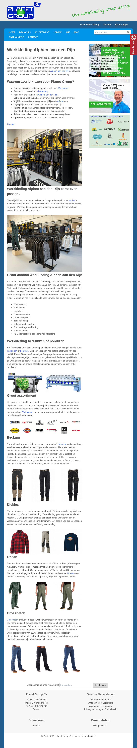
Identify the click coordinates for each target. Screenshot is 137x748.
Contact (33, 37)
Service (57, 32)
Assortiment (42, 32)
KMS (67, 32)
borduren (24, 351)
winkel (72, 200)
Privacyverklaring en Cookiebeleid (100, 709)
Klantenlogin (121, 24)
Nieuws (107, 24)
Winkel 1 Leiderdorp (36, 699)
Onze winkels (16, 37)
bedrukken (12, 351)
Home (12, 32)
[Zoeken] (128, 32)
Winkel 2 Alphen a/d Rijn (36, 703)
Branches (25, 32)
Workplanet (63, 88)
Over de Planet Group (100, 699)
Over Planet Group (89, 24)
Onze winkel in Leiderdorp (100, 703)
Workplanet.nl (99, 725)
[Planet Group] (24, 10)
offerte (60, 101)
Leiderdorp (43, 91)
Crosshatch (13, 620)
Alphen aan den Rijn (60, 71)
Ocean (70, 573)
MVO (76, 32)
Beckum (62, 444)
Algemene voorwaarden (100, 706)
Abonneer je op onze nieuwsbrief (43, 685)
